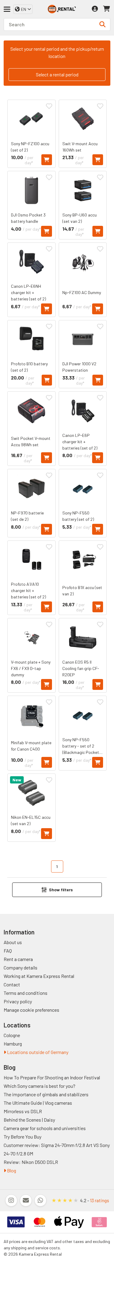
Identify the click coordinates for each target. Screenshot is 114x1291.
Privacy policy (18, 1001)
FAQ (8, 950)
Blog (11, 1170)
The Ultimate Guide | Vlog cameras (38, 1103)
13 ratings (99, 1200)
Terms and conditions (25, 993)
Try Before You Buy (22, 1136)
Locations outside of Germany (37, 1052)
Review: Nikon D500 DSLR (31, 1162)
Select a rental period (57, 74)
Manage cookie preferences (31, 1010)
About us (13, 942)
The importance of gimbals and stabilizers (46, 1094)
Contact (12, 984)
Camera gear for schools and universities (45, 1128)
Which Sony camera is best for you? (39, 1086)
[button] (57, 890)
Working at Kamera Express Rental (39, 976)
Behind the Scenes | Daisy (29, 1120)
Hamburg (13, 1043)
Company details (20, 967)
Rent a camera (18, 959)
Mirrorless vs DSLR (23, 1111)
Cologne (12, 1035)
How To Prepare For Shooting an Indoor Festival (52, 1077)
